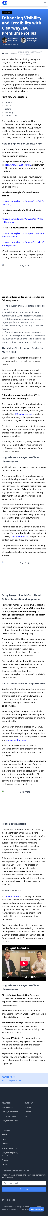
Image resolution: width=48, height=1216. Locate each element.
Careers (5, 1144)
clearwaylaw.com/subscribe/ (17, 164)
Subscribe (24, 1189)
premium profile (11, 896)
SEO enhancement (23, 414)
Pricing (28, 1107)
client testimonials (19, 536)
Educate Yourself (9, 1116)
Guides (28, 1112)
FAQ (26, 1116)
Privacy (5, 1160)
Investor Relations (9, 1148)
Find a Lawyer (7, 1107)
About (4, 1134)
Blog (4, 1139)
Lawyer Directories (10, 1121)
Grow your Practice (10, 1112)
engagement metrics (16, 740)
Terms (4, 1164)
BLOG (13, 53)
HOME (6, 53)
